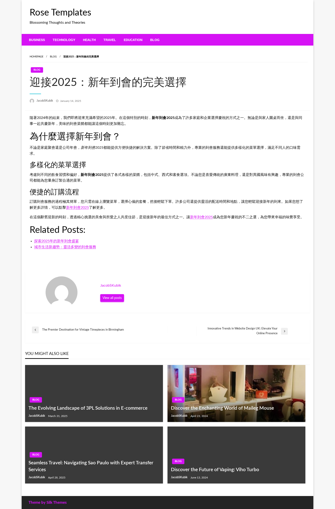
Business (37, 40)
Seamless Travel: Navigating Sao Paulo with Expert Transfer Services (90, 466)
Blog (155, 40)
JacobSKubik (45, 100)
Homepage (36, 56)
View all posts (112, 298)
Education (133, 40)
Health (89, 40)
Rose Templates (60, 12)
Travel (109, 40)
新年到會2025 (77, 207)
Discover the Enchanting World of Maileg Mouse (222, 408)
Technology (64, 40)
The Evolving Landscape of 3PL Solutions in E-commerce (87, 408)
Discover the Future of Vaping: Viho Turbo (215, 469)
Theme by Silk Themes (47, 502)
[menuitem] (37, 40)
